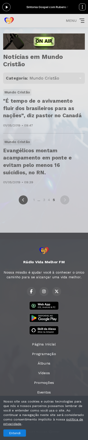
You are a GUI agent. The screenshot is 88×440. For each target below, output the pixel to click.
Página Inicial (44, 344)
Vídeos (44, 373)
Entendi (15, 433)
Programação (44, 354)
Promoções (44, 382)
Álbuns (44, 363)
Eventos (44, 392)
